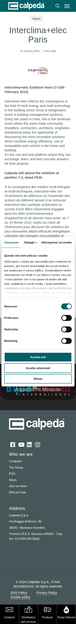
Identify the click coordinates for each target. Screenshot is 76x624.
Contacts (9, 617)
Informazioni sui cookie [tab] (56, 242)
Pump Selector (66, 617)
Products (47, 617)
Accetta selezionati (38, 368)
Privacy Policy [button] (46, 593)
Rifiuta (38, 378)
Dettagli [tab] (29, 242)
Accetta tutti (38, 357)
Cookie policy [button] (20, 597)
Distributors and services (28, 619)
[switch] (66, 318)
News (36, 19)
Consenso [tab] (11, 242)
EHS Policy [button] (19, 593)
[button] (67, 6)
